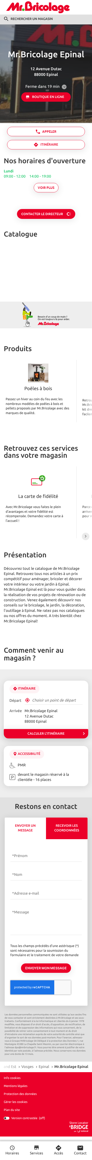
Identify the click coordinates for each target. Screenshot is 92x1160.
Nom (18, 874)
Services (36, 1153)
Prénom (21, 856)
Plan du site (12, 1110)
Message (21, 912)
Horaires (12, 1153)
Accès (58, 1153)
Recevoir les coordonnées (66, 828)
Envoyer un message (25, 828)
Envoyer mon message (46, 968)
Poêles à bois (38, 389)
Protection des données (20, 1094)
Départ (15, 700)
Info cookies (12, 1078)
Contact (80, 1153)
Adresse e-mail (26, 893)
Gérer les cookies (15, 1102)
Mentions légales (15, 1086)
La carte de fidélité (38, 496)
